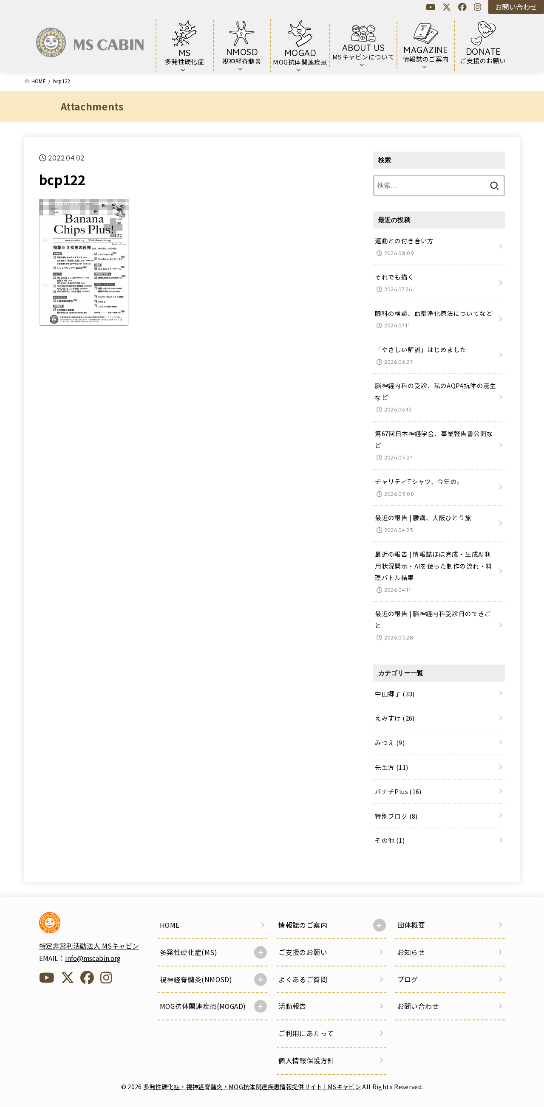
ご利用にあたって (306, 1033)
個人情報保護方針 (306, 1060)
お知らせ (411, 952)
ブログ (407, 979)
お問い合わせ (516, 7)
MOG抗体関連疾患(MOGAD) (203, 1006)
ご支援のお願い (302, 952)
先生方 (391, 766)
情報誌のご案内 (302, 925)
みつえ (390, 742)
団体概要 (411, 925)
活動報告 (292, 1006)
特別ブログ (396, 815)
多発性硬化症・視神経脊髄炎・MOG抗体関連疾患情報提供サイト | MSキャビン (252, 1086)
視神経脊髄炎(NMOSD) (196, 979)
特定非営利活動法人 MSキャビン (89, 946)
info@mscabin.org (93, 958)
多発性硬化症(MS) (188, 952)
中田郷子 (394, 693)
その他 (390, 840)
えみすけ (394, 717)
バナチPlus (398, 791)
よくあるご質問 (302, 979)
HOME (170, 925)
